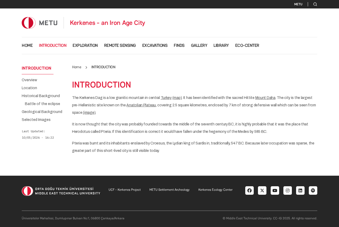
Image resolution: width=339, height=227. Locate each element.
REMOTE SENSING (120, 45)
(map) (177, 98)
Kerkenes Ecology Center (215, 190)
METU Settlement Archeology (169, 190)
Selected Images (36, 120)
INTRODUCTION (52, 45)
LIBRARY (221, 45)
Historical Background (41, 96)
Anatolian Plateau (141, 105)
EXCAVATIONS (155, 45)
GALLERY (199, 45)
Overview (29, 80)
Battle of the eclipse (42, 104)
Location (29, 88)
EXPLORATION (85, 45)
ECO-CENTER (247, 45)
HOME (27, 45)
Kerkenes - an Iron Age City (107, 23)
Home (76, 67)
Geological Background (42, 112)
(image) (89, 113)
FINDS (179, 45)
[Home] (39, 23)
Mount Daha (265, 98)
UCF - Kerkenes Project (125, 190)
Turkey (166, 98)
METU (298, 4)
